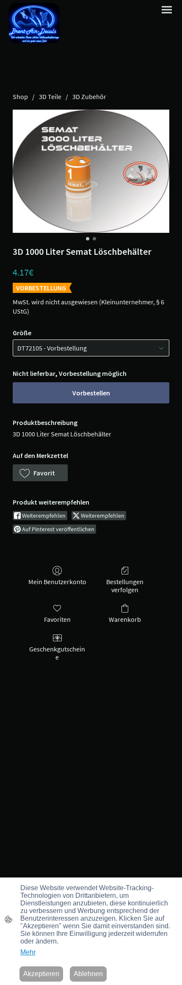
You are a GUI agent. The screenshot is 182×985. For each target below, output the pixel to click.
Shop (20, 96)
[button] (40, 472)
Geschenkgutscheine (57, 653)
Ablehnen (88, 973)
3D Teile (50, 96)
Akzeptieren (41, 973)
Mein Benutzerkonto (57, 581)
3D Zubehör (89, 96)
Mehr (28, 952)
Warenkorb (125, 619)
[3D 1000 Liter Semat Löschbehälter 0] (91, 171)
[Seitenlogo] (34, 23)
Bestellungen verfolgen (124, 585)
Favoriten (57, 619)
